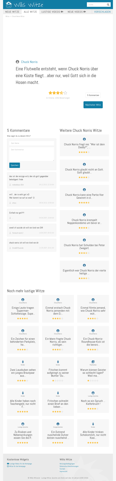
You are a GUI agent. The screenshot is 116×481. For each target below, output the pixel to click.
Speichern (14, 165)
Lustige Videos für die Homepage (20, 463)
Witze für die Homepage (17, 466)
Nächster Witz (93, 104)
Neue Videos (76, 11)
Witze (7, 16)
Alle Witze (30, 11)
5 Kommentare (93, 95)
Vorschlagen (102, 11)
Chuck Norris (29, 62)
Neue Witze (12, 11)
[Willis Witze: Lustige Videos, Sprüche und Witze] (24, 4)
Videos (51, 11)
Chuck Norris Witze (18, 16)
